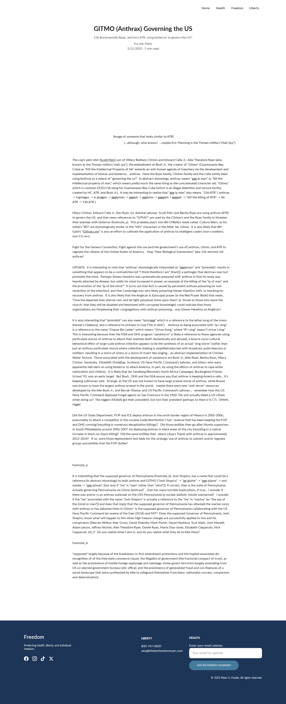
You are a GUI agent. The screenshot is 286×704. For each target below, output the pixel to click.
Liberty (254, 8)
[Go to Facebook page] (26, 658)
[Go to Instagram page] (34, 658)
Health (220, 8)
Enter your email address (206, 645)
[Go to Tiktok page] (42, 658)
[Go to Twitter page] (51, 658)
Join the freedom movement (214, 665)
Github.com (91, 231)
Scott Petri (107, 160)
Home (206, 8)
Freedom (237, 8)
